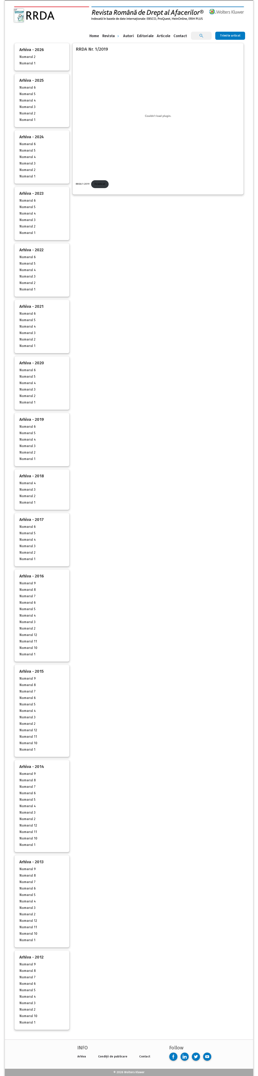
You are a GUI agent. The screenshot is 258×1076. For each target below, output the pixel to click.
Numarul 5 (27, 94)
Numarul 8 (27, 590)
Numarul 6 (27, 87)
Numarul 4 (27, 100)
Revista (108, 36)
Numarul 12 (28, 635)
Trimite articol (230, 35)
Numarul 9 (27, 583)
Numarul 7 (27, 596)
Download (100, 184)
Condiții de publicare (112, 1056)
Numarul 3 (27, 107)
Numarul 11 (28, 641)
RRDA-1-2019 (82, 184)
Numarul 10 (28, 648)
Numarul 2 (27, 57)
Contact (144, 1056)
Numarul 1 (27, 63)
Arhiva (81, 1056)
